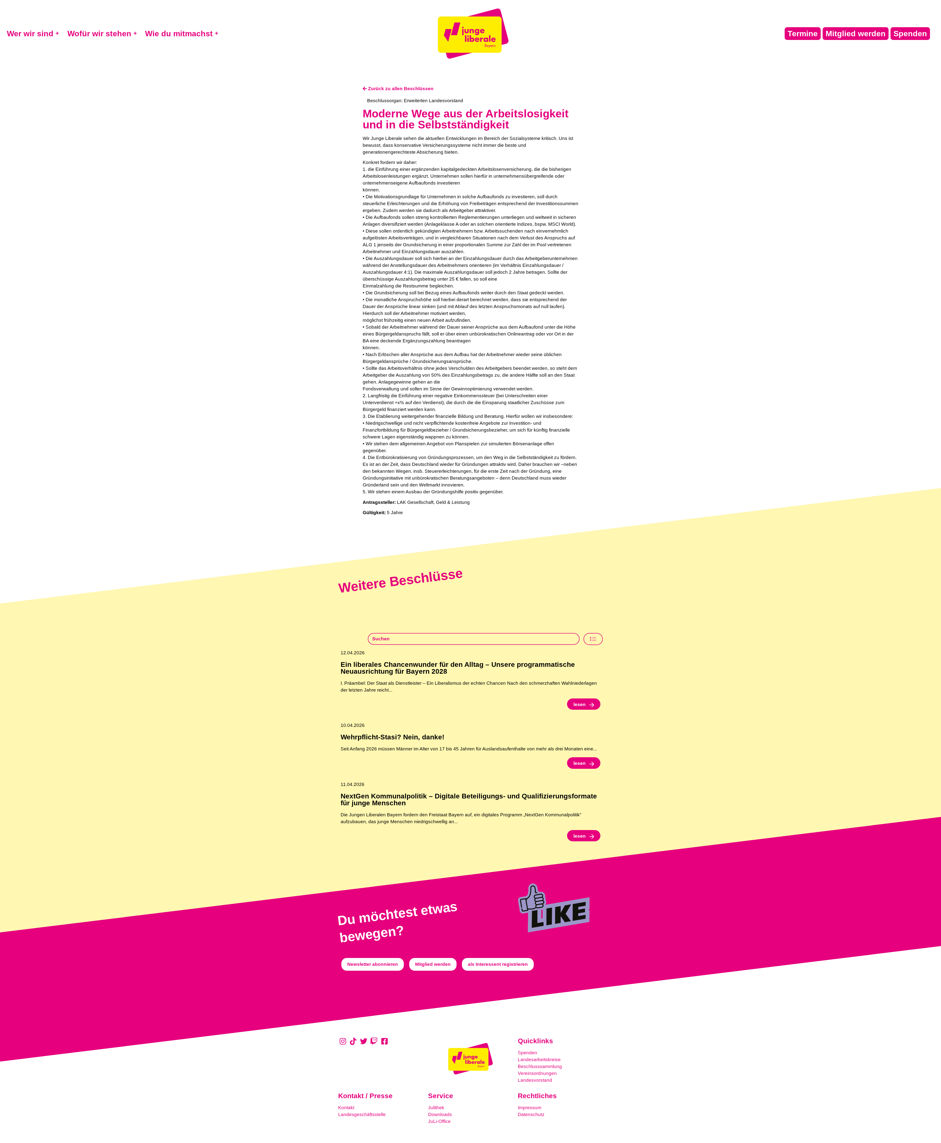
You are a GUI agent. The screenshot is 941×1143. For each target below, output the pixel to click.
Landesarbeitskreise (539, 1059)
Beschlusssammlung (540, 1066)
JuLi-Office (439, 1121)
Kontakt (346, 1107)
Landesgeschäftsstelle (362, 1114)
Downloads (440, 1114)
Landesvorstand (535, 1080)
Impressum (529, 1107)
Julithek (436, 1107)
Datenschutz (531, 1114)
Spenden (527, 1052)
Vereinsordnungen (537, 1073)
